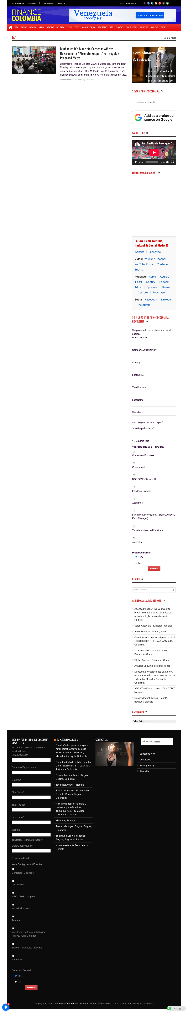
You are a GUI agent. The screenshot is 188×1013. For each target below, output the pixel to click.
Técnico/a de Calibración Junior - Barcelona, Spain (151, 652)
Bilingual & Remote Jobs (148, 600)
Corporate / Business (143, 455)
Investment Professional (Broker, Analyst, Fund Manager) (153, 516)
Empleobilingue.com (67, 739)
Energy (24, 27)
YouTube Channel (155, 258)
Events (164, 27)
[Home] (10, 27)
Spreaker (152, 287)
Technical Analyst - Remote (70, 784)
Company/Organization (144, 349)
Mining (41, 27)
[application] (154, 152)
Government (138, 467)
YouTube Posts (144, 264)
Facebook (151, 299)
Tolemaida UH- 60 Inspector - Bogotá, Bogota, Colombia (71, 837)
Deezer (166, 287)
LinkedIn (166, 299)
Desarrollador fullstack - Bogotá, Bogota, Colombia (151, 699)
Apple (152, 276)
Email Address (140, 337)
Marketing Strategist (66, 820)
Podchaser (159, 292)
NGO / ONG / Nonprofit (144, 479)
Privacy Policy (47, 3)
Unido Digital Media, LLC (130, 3)
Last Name (138, 399)
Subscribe (154, 251)
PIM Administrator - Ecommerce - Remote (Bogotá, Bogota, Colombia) (73, 794)
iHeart (138, 281)
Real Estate (103, 27)
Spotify (150, 281)
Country (136, 362)
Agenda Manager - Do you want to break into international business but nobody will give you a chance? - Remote (153, 614)
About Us (61, 3)
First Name (138, 374)
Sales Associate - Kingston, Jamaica (153, 625)
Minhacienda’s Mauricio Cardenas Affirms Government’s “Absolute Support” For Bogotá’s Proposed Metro (89, 53)
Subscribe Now (18, 3)
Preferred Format (141, 552)
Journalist (137, 542)
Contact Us (32, 3)
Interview (144, 27)
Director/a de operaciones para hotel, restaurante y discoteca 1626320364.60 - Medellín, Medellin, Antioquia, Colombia (155, 677)
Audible (164, 276)
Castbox (143, 292)
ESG (111, 27)
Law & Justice (131, 27)
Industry (60, 27)
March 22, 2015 (75, 79)
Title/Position (139, 387)
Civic (77, 27)
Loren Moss (90, 79)
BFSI (16, 27)
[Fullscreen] (172, 162)
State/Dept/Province (143, 428)
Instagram (144, 304)
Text (139, 563)
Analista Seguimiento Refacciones (152, 665)
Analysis (154, 27)
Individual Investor (141, 491)
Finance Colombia (66, 1003)
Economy (119, 27)
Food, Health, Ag (88, 27)
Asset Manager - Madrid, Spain (150, 631)
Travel (69, 27)
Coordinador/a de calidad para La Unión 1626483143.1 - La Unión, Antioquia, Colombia (155, 641)
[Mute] (167, 162)
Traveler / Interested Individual (147, 530)
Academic (137, 502)
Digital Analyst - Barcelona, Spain (151, 660)
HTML (140, 557)
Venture (50, 27)
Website (139, 251)
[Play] (136, 162)
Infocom (32, 27)
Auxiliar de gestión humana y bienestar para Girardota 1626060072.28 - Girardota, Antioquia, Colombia (71, 809)
